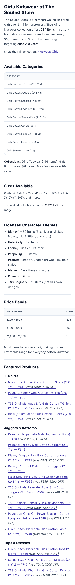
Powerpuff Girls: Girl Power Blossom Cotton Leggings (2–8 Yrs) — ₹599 (38, 518)
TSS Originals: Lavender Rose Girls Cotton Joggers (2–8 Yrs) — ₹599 (38, 492)
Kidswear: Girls (48, 51)
